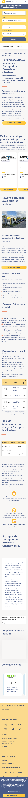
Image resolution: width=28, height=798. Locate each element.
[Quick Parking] (2, 53)
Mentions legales (7, 743)
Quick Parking (21, 100)
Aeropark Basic (15, 407)
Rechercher (8, 189)
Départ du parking (7, 30)
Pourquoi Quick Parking (7, 46)
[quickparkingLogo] (9, 1)
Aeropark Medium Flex (16, 401)
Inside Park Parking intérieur (16, 389)
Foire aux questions (8, 763)
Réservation (5, 709)
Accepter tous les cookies (14, 795)
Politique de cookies (9, 786)
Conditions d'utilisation (8, 741)
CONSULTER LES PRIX (14, 267)
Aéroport (4, 17)
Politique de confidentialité (9, 738)
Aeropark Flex (17, 395)
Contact (4, 760)
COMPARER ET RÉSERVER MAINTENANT (14, 123)
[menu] (24, 2)
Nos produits (20, 46)
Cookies (4, 746)
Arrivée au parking (7, 23)
